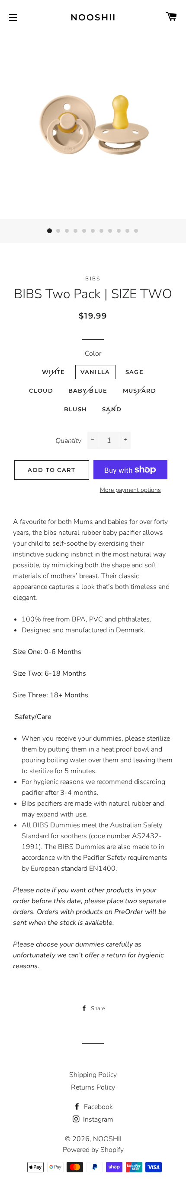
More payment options (130, 490)
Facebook (97, 1107)
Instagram (97, 1119)
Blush (75, 409)
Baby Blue (88, 390)
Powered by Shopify (93, 1150)
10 (127, 231)
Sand (112, 409)
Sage (134, 371)
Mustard (140, 390)
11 (136, 231)
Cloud (41, 390)
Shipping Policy (93, 1075)
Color (93, 353)
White (53, 371)
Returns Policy (93, 1087)
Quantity (68, 441)
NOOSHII (93, 17)
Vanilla (95, 371)
